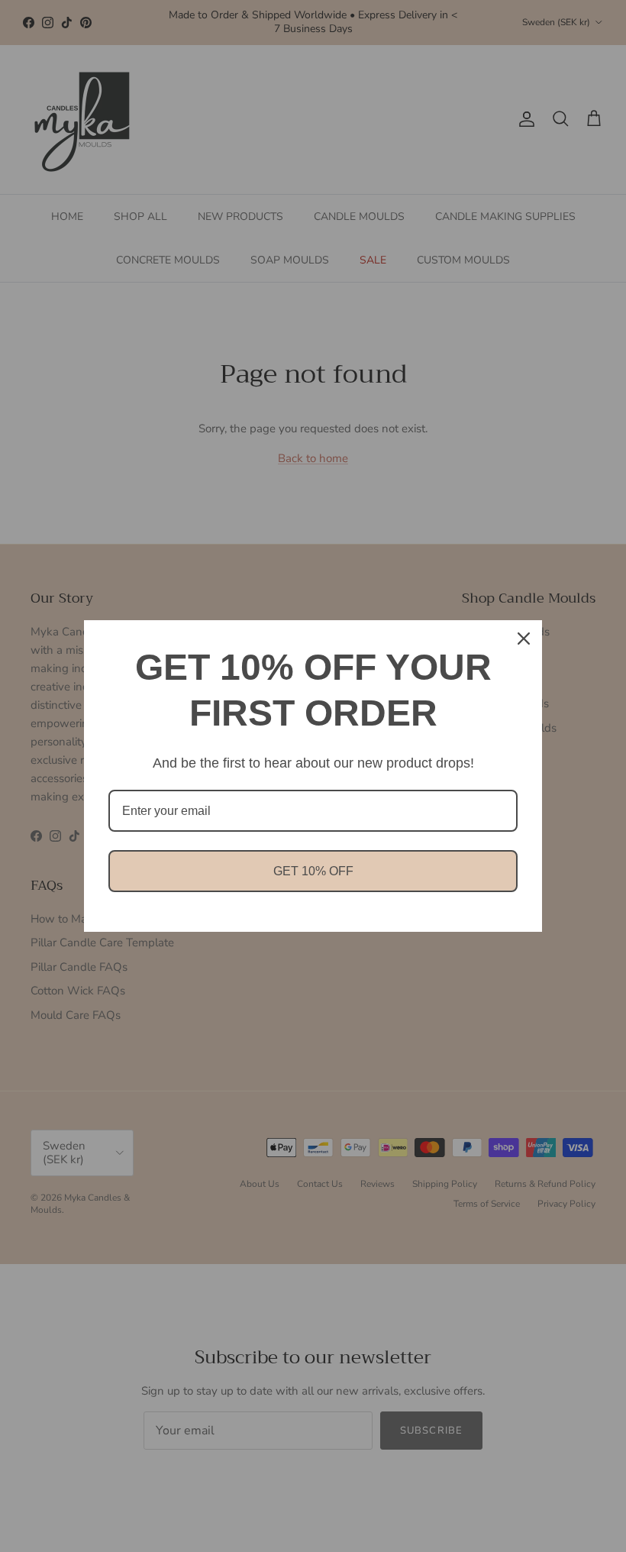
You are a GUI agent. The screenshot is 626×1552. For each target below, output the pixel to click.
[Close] (523, 638)
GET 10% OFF (313, 871)
